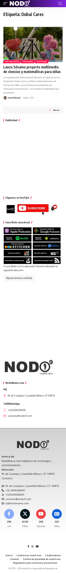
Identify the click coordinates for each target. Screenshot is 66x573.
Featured (28, 62)
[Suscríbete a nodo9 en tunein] (46, 252)
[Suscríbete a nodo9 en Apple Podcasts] (17, 230)
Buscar (56, 110)
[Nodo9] (19, 3)
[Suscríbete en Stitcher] (17, 245)
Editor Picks (12, 62)
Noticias (42, 62)
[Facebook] (9, 518)
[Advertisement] (33, 158)
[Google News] (56, 518)
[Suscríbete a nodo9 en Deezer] (17, 252)
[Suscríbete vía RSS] (46, 260)
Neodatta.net (51, 568)
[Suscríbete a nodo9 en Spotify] (17, 238)
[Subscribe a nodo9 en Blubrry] (46, 245)
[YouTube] (37, 546)
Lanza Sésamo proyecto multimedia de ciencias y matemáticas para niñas (32, 69)
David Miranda (14, 97)
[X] (25, 518)
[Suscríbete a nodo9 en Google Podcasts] (46, 230)
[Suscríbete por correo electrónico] (17, 260)
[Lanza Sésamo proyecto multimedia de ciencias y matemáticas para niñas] (33, 44)
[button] (6, 3)
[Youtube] (41, 518)
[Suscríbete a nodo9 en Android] (46, 238)
